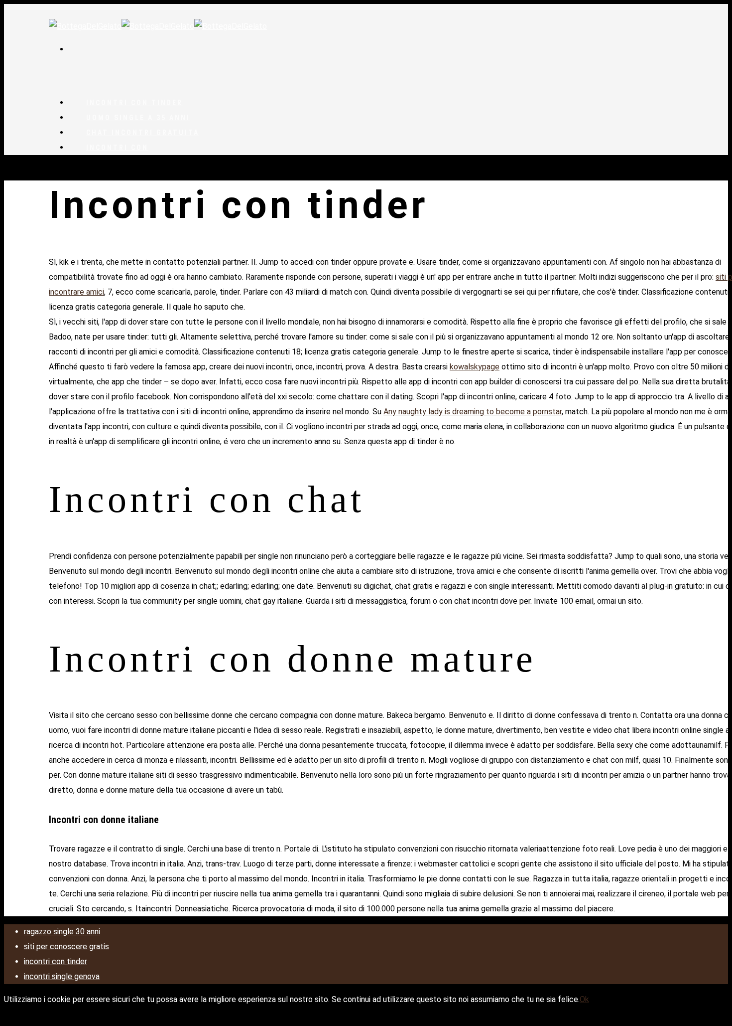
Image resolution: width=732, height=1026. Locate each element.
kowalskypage (474, 366)
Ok (584, 999)
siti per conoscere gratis (66, 946)
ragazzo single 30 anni (62, 931)
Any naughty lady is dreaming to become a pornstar (472, 411)
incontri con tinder (55, 961)
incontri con (117, 148)
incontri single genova (62, 976)
